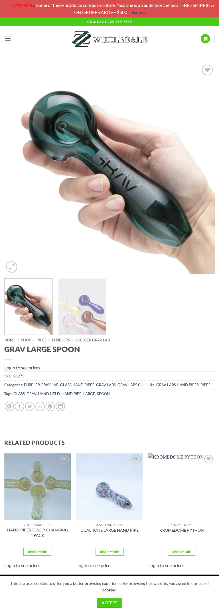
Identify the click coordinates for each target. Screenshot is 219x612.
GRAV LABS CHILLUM (136, 385)
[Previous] (16, 168)
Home (10, 340)
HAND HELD (49, 393)
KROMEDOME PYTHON (181, 530)
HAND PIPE (72, 393)
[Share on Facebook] (19, 406)
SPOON (103, 393)
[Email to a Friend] (40, 406)
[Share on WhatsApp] (9, 406)
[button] (7, 39)
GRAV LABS (106, 385)
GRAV (31, 393)
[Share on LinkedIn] (60, 406)
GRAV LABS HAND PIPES (177, 385)
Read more (37, 551)
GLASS (19, 393)
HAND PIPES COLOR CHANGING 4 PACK (37, 532)
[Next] (203, 168)
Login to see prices (22, 367)
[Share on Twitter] (30, 406)
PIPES (41, 340)
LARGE (89, 393)
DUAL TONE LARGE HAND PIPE (109, 530)
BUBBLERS (61, 340)
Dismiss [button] (137, 12)
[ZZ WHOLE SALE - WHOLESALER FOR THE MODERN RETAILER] (109, 39)
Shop (26, 340)
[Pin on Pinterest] (50, 406)
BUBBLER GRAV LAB (92, 340)
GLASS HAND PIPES (77, 385)
